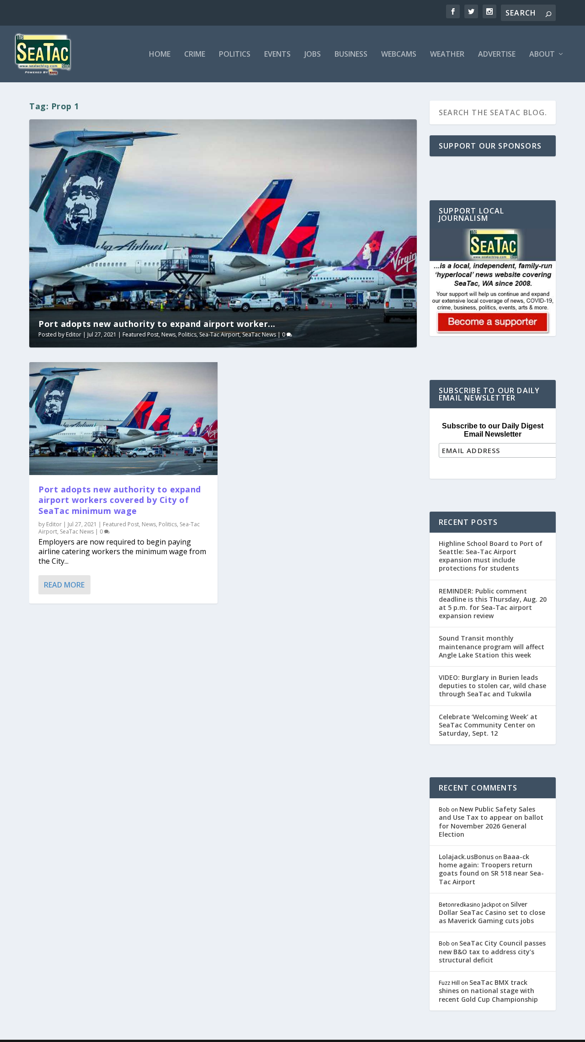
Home (159, 54)
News (168, 334)
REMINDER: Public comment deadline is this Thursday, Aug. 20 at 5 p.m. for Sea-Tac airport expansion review (493, 603)
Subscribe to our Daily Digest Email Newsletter (492, 430)
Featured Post (140, 334)
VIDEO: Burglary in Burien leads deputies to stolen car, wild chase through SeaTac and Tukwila (492, 685)
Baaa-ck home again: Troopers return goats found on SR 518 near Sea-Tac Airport (491, 869)
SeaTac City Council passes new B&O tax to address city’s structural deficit (492, 951)
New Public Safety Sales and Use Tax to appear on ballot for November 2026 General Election (491, 822)
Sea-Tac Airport (219, 334)
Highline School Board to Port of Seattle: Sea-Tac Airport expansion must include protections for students (490, 556)
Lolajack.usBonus (466, 856)
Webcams (398, 54)
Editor (73, 334)
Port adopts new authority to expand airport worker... (157, 323)
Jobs (312, 54)
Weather (447, 54)
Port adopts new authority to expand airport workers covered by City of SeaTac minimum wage (119, 500)
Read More (64, 585)
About (542, 54)
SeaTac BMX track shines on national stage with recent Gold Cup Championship (488, 990)
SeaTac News (259, 334)
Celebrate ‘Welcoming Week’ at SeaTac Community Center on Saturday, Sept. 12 (488, 724)
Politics (234, 54)
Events (277, 54)
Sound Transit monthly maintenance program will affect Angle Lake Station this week (491, 646)
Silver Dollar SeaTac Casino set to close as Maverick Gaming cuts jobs (492, 912)
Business (351, 54)
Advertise (497, 54)
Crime (194, 54)
